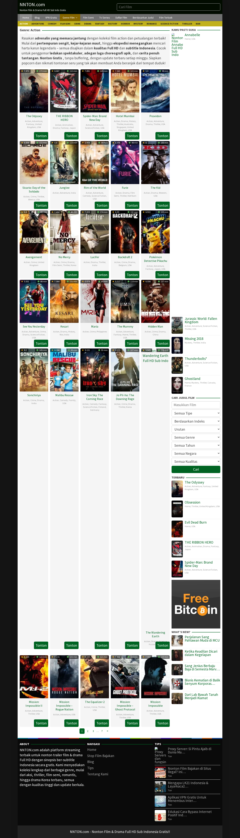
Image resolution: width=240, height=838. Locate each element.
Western (162, 192)
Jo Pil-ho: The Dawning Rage (125, 397)
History (132, 121)
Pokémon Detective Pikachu (155, 259)
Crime (33, 196)
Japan (73, 127)
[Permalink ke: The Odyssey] (34, 90)
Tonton (41, 136)
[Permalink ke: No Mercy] (64, 231)
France (188, 385)
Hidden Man (155, 326)
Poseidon (155, 116)
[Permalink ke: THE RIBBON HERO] (64, 90)
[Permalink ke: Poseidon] (155, 90)
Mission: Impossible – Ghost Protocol (125, 705)
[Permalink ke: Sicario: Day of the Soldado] (34, 162)
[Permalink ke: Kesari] (64, 301)
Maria (94, 326)
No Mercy (64, 257)
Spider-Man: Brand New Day (94, 118)
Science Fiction (92, 127)
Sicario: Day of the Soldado (33, 189)
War (61, 334)
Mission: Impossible (155, 703)
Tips (90, 768)
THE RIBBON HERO (64, 118)
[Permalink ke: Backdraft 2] (125, 231)
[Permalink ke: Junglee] (64, 162)
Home (91, 749)
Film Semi (57, 265)
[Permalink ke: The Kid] (155, 162)
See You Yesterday (34, 326)
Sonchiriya (34, 395)
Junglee (64, 187)
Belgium (123, 265)
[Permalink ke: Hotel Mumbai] (125, 90)
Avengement (34, 257)
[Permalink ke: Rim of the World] (94, 162)
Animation (67, 124)
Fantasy (30, 124)
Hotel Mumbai (125, 116)
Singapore (121, 127)
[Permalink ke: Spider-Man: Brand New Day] (94, 90)
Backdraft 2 (125, 257)
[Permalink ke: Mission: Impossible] (155, 676)
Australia (128, 124)
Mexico (31, 199)
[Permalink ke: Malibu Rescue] (64, 369)
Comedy (87, 195)
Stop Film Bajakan (100, 755)
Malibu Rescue (64, 395)
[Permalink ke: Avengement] (34, 231)
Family (72, 400)
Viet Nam (132, 195)
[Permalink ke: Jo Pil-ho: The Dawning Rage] (125, 369)
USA (39, 127)
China (155, 334)
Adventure (37, 121)
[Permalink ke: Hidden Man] (155, 301)
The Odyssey (34, 116)
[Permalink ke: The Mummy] (125, 301)
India (73, 192)
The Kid (155, 187)
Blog (90, 761)
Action (28, 121)
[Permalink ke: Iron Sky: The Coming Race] (94, 369)
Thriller (120, 124)
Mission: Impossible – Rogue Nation (64, 705)
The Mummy (125, 326)
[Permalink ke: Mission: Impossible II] (34, 676)
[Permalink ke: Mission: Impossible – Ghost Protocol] (125, 676)
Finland (102, 407)
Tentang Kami (97, 774)
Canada (211, 382)
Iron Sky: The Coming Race (94, 397)
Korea (73, 265)
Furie (125, 187)
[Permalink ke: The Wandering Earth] (155, 488)
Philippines (102, 331)
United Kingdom (34, 126)
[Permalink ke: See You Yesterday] (34, 301)
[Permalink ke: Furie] (125, 162)
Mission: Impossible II (34, 703)
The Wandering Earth (155, 634)
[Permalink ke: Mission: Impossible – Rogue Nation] (64, 676)
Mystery (188, 342)
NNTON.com (32, 4)
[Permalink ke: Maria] (94, 301)
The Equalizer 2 (95, 702)
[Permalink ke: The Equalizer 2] (94, 676)
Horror (125, 334)
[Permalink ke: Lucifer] (94, 231)
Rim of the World (95, 187)
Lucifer (94, 257)
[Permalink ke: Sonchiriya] (34, 369)
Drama (56, 127)
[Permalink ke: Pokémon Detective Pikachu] (155, 231)
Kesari (64, 326)
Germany (94, 410)
